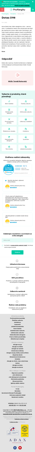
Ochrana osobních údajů (17, 395)
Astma (17, 363)
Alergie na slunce (17, 367)
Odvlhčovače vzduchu (9, 113)
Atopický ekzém (18, 355)
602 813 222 (12, 405)
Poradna (13, 13)
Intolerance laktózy (17, 350)
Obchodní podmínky (17, 379)
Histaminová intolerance (17, 357)
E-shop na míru (14, 422)
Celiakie (17, 359)
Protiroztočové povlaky (9, 122)
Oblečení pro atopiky (9, 131)
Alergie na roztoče (17, 348)
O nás (17, 388)
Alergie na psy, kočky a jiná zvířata (17, 352)
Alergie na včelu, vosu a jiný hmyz (17, 361)
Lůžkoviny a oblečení (26, 121)
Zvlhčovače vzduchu (17, 332)
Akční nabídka (9, 103)
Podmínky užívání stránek (21, 419)
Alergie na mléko (17, 346)
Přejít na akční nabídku (22, 5)
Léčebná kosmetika (26, 149)
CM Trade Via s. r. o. (20, 409)
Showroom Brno (17, 381)
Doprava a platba (17, 373)
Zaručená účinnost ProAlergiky (11, 393)
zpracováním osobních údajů (19, 245)
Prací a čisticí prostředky (17, 336)
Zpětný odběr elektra (17, 383)
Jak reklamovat (17, 375)
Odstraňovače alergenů (9, 140)
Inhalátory (26, 131)
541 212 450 (23, 405)
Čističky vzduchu (26, 103)
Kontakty (17, 391)
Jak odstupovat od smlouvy (17, 377)
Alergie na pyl (17, 344)
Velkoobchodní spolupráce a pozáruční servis (17, 414)
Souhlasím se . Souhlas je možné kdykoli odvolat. (18, 246)
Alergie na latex (17, 365)
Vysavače (26, 139)
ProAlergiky (5, 13)
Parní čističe (9, 149)
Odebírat (17, 252)
